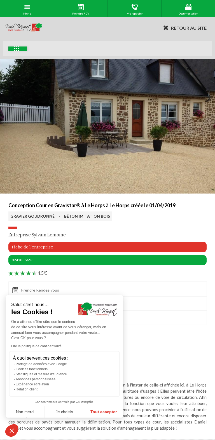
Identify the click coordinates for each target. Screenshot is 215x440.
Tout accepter (103, 411)
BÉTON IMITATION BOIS (87, 216)
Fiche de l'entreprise (32, 247)
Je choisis (64, 411)
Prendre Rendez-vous (40, 290)
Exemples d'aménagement (17, 48)
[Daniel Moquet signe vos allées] (24, 27)
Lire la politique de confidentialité (36, 346)
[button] (11, 430)
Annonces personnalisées (35, 379)
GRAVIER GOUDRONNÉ (32, 216)
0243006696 (23, 260)
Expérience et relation (32, 384)
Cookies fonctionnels (32, 369)
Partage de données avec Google (41, 364)
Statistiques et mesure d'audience (41, 374)
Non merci (25, 411)
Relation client (27, 389)
